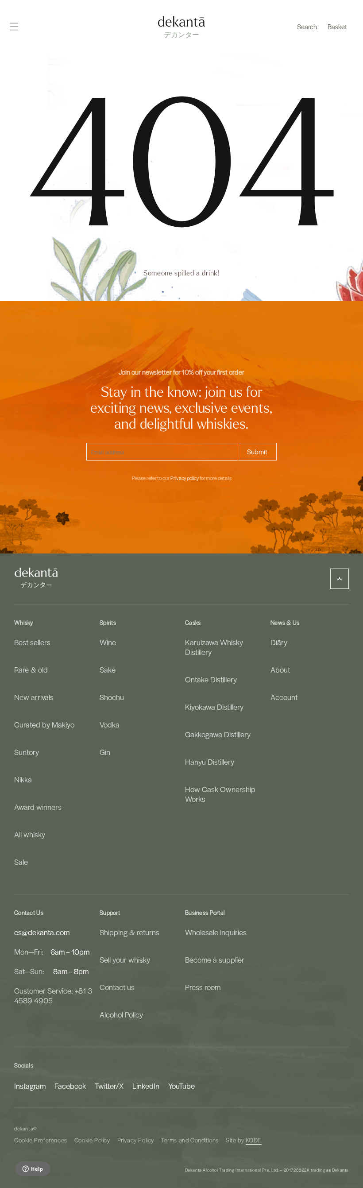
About (280, 669)
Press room (202, 987)
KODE (254, 1140)
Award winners (38, 806)
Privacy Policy (135, 1140)
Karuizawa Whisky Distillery (214, 647)
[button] (307, 26)
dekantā (23, 1128)
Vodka (110, 724)
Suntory (26, 752)
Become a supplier (214, 959)
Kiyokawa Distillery (214, 706)
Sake (108, 669)
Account (283, 697)
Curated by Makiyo (44, 724)
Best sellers (32, 642)
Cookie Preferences (40, 1140)
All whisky (29, 834)
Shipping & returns (129, 932)
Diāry (278, 642)
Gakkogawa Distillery (218, 734)
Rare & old (31, 669)
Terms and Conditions (190, 1140)
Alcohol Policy (121, 1014)
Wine (108, 642)
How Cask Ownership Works (220, 794)
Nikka (23, 779)
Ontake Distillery (211, 679)
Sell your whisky (125, 959)
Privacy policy (184, 478)
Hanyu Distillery (209, 761)
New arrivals (34, 697)
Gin (105, 752)
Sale (21, 861)
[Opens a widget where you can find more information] (32, 1169)
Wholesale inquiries (216, 932)
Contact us (117, 987)
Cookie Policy (92, 1140)
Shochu (112, 697)
